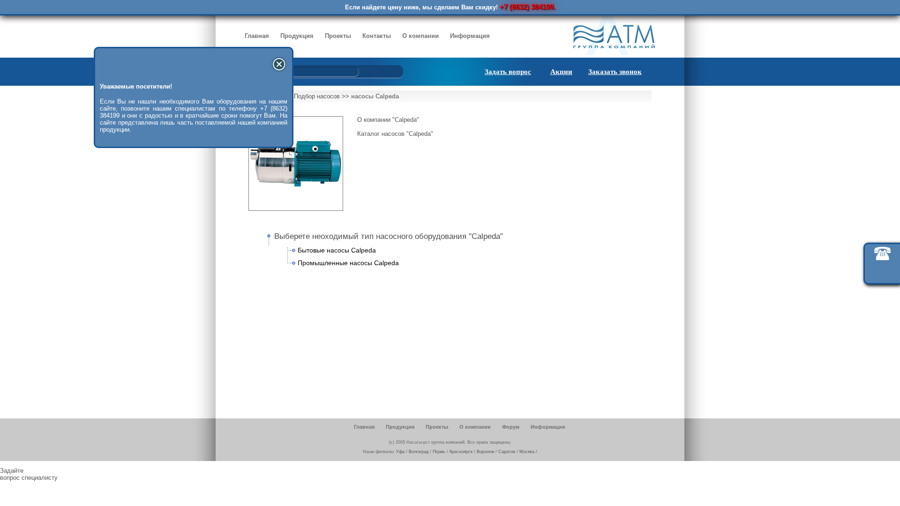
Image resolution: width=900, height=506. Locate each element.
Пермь (439, 451)
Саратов (506, 451)
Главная (257, 35)
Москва (526, 451)
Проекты (338, 35)
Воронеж (485, 451)
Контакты (376, 35)
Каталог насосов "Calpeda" (395, 133)
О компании (420, 35)
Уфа (400, 451)
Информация (470, 35)
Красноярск (461, 451)
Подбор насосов (317, 96)
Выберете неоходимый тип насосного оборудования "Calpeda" (388, 236)
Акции (561, 71)
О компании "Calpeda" (388, 119)
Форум (510, 427)
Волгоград (418, 451)
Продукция (297, 35)
